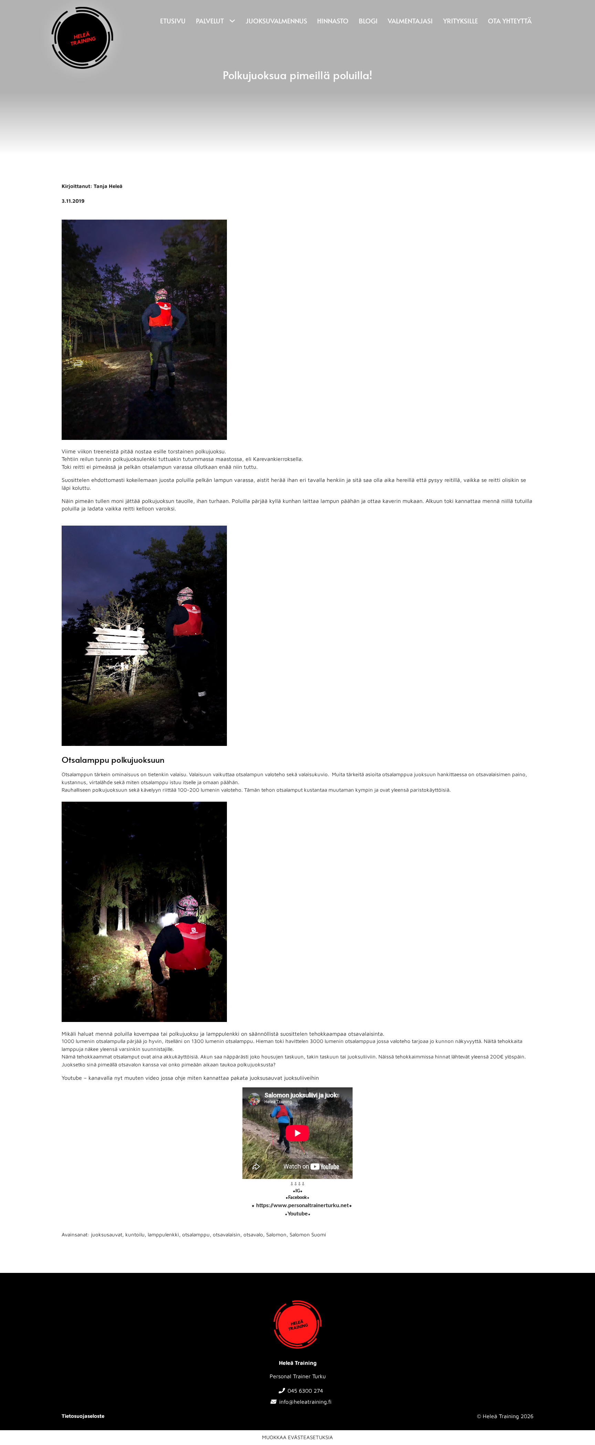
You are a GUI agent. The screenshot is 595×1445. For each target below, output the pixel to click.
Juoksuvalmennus (276, 20)
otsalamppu (196, 1234)
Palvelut (210, 20)
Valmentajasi (410, 20)
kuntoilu (135, 1234)
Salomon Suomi (308, 1234)
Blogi (368, 20)
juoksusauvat (106, 1234)
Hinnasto (332, 20)
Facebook (297, 1197)
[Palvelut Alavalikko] (231, 21)
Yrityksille (460, 20)
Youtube (298, 1213)
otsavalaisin (226, 1234)
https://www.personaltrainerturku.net (302, 1205)
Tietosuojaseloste (83, 1416)
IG (297, 1191)
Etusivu (173, 20)
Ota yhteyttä (510, 20)
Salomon (276, 1234)
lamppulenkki (163, 1234)
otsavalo (253, 1234)
